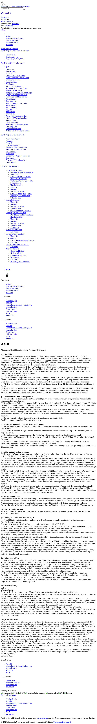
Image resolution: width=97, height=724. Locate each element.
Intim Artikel (10, 112)
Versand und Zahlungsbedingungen (19, 305)
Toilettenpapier (11, 127)
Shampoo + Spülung (13, 86)
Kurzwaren (10, 154)
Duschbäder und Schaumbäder (17, 78)
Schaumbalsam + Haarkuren (16, 88)
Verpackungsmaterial (13, 129)
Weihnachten (10, 162)
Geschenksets (11, 238)
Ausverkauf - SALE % (14, 59)
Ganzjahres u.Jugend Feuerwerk (18, 156)
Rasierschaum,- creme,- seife (16, 103)
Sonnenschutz (11, 120)
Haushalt (9, 143)
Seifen (8, 67)
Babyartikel (10, 114)
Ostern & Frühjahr (12, 200)
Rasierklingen (11, 99)
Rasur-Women (11, 107)
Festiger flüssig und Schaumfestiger (19, 93)
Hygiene (9, 110)
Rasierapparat (11, 101)
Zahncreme (10, 69)
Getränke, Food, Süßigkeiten (16, 147)
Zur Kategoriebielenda (9, 49)
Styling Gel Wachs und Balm (16, 95)
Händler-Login (11, 301)
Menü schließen (7, 22)
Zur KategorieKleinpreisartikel (12, 135)
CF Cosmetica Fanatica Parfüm (17, 245)
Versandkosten (11, 307)
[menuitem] (48, 14)
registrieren (9, 26)
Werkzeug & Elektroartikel (16, 149)
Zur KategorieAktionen (9, 166)
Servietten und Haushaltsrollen (17, 124)
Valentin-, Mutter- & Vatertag (16, 213)
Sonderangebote (12, 57)
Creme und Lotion (12, 80)
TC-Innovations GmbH (62, 722)
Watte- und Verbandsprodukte (17, 118)
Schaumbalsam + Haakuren (20, 177)
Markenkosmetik (12, 288)
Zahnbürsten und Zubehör (15, 76)
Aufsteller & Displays (14, 170)
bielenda (9, 284)
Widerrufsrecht (11, 311)
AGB (8, 313)
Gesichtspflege (11, 82)
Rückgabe (9, 670)
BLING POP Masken (14, 230)
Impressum (10, 316)
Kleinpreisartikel (12, 290)
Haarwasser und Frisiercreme (16, 97)
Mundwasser (10, 71)
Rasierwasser (10, 105)
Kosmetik (9, 141)
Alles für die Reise (13, 249)
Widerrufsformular (12, 683)
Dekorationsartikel (12, 145)
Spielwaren (10, 158)
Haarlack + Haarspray (14, 90)
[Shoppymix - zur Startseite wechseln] (15, 6)
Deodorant (10, 84)
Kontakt (9, 303)
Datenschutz (10, 309)
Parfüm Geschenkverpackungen (18, 131)
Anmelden (15, 24)
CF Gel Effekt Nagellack (15, 234)
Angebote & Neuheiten (14, 286)
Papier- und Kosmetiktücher (16, 116)
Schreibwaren (11, 152)
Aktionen (9, 293)
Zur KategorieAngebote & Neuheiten (15, 51)
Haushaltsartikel (12, 122)
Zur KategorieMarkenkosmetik (12, 63)
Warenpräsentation (13, 139)
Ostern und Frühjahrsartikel (16, 160)
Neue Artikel (10, 55)
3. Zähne (9, 73)
